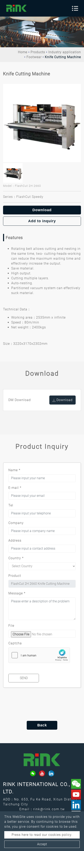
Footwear (34, 57)
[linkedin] (51, 773)
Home (22, 52)
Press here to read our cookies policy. (42, 835)
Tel (10, 505)
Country (16, 558)
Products (38, 52)
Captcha (15, 643)
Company (16, 523)
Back (42, 725)
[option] (42, 123)
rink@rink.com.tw (49, 809)
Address (14, 540)
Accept (42, 844)
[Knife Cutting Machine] (42, 123)
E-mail (14, 488)
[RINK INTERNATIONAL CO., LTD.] (16, 8)
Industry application (64, 52)
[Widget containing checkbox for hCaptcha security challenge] (39, 655)
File (11, 626)
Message (16, 593)
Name (14, 470)
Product (14, 576)
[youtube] (42, 773)
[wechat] (33, 773)
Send (24, 678)
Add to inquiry (42, 221)
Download (42, 210)
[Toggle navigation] (75, 8)
